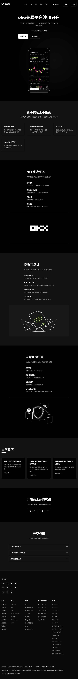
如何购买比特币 (56, 644)
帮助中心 (27, 620)
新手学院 (13, 617)
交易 (12, 610)
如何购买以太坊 (56, 647)
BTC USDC (55, 604)
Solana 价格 (55, 635)
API (26, 604)
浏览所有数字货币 (16, 614)
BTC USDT (55, 610)
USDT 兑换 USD (42, 610)
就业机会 (4, 607)
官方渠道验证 (29, 623)
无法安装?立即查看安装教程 (39, 30)
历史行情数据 (29, 607)
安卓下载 (35, 36)
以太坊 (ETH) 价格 (57, 629)
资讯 (41, 4)
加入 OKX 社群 (29, 629)
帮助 (46, 4)
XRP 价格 (54, 638)
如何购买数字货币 (57, 641)
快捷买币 (13, 604)
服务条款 (4, 614)
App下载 (4, 629)
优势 (36, 4)
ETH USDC (55, 607)
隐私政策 (4, 617)
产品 (31, 4)
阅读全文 (6, 473)
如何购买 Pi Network (58, 654)
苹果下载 (23, 36)
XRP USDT (55, 623)
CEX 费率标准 (29, 610)
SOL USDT (55, 620)
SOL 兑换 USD (42, 614)
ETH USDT (55, 614)
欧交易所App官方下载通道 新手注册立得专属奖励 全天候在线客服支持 (19, 670)
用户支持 (27, 617)
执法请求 (4, 626)
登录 (66, 4)
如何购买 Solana (56, 650)
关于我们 (4, 604)
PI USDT (54, 617)
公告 (26, 626)
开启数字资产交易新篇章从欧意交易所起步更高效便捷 (50, 670)
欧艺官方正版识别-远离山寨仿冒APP (11, 673)
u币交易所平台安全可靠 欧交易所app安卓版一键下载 (19, 666)
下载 (73, 4)
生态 (25, 4)
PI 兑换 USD (41, 620)
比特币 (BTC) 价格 (57, 626)
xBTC (12, 623)
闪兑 (12, 607)
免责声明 (4, 620)
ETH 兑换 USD (42, 607)
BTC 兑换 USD (42, 604)
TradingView (14, 620)
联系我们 (4, 610)
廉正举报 (4, 623)
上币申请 (27, 614)
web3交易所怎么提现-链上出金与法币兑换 (44, 666)
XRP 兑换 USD (42, 617)
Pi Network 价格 (56, 632)
